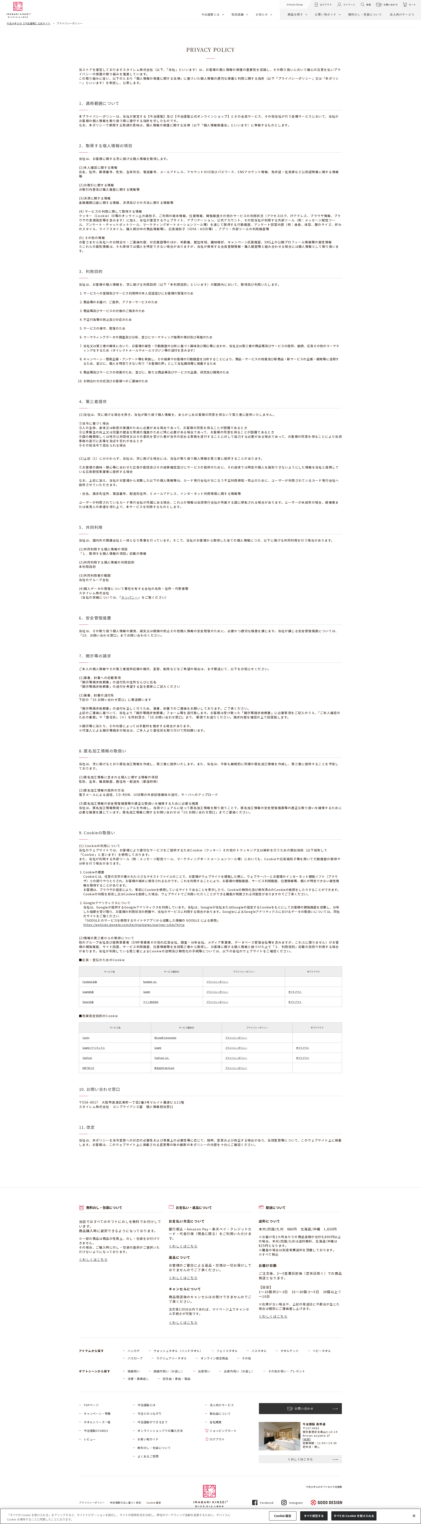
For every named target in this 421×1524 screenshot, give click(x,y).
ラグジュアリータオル (171, 1358)
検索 (368, 4)
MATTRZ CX (88, 1068)
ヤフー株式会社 (151, 1001)
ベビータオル (322, 1351)
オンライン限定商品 (214, 1358)
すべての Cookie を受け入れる (354, 1516)
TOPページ (91, 1405)
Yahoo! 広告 (88, 1001)
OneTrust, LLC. (161, 1057)
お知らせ (262, 14)
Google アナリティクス (93, 1047)
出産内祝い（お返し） (239, 1371)
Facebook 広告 (89, 981)
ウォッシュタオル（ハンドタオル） (178, 1351)
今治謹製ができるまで (152, 1422)
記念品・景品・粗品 (176, 1379)
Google (146, 991)
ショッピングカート (223, 1431)
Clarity (85, 1037)
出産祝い (204, 1371)
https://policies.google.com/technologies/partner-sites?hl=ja (134, 925)
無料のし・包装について (365, 14)
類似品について (220, 1413)
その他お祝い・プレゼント (286, 1371)
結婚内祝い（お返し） (168, 1371)
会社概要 (216, 1422)
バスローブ (135, 1358)
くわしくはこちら (93, 1259)
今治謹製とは (210, 14)
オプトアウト (294, 991)
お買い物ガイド (325, 14)
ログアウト (217, 1439)
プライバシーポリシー (217, 981)
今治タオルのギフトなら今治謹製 (324, 1486)
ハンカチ (134, 1351)
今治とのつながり (149, 1413)
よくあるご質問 (148, 1456)
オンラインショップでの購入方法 (160, 1431)
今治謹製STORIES (96, 1431)
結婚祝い (134, 1371)
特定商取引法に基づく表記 (125, 1502)
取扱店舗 (238, 14)
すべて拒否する (314, 1516)
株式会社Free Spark (164, 1068)
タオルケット (289, 1351)
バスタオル (259, 1351)
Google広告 (88, 991)
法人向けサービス (402, 14)
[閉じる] (414, 1515)
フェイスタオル (227, 1351)
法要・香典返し (138, 1379)
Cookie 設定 (282, 1516)
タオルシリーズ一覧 (97, 1422)
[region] (210, 1516)
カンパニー (129, 597)
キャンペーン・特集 (97, 1413)
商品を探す (295, 14)
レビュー (90, 1439)
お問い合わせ (391, 4)
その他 (246, 1358)
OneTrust (87, 1057)
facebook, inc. (150, 981)
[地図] (307, 1439)
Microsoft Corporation (165, 1037)
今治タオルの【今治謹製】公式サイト (29, 23)
